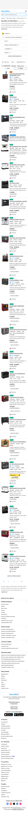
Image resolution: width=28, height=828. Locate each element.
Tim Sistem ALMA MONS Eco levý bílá (18, 201)
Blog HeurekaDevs (5, 734)
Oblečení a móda (4, 688)
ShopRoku (3, 788)
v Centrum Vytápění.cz (15, 318)
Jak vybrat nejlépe (6, 642)
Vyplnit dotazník (14, 708)
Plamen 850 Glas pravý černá (16, 256)
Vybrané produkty (6, 652)
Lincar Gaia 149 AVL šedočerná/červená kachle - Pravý (17, 74)
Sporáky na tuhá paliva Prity (7, 633)
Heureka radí (4, 748)
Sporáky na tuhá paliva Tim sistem (8, 635)
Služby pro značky (5, 772)
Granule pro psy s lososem (7, 620)
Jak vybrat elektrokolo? (6, 644)
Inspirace (3, 794)
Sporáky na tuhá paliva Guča (7, 629)
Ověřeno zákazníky (5, 786)
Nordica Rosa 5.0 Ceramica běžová (18, 442)
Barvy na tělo (4, 608)
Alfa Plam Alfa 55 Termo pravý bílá (17, 488)
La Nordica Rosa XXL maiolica (16, 397)
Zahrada (3, 684)
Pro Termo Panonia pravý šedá (17, 464)
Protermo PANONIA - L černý (16, 280)
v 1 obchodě (12, 88)
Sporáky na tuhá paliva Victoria (8, 637)
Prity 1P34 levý (13, 97)
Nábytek (3, 686)
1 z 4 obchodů (13, 481)
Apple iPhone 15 (4, 674)
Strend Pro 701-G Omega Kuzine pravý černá (17, 374)
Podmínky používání (5, 726)
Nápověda (3, 780)
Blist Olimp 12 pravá (14, 183)
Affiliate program (4, 776)
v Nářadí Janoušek (14, 342)
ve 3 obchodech (13, 110)
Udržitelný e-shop (5, 796)
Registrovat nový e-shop (6, 766)
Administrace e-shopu (6, 764)
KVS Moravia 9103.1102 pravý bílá (17, 556)
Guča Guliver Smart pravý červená (17, 238)
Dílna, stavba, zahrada (11, 18)
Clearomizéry (4, 614)
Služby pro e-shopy (5, 768)
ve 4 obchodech (13, 129)
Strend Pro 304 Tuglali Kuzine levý (18, 419)
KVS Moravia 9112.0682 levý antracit (18, 329)
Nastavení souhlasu (5, 752)
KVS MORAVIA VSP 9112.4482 (16, 532)
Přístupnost (3, 738)
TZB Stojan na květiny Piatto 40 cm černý (10, 663)
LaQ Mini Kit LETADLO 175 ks (7, 667)
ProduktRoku (4, 790)
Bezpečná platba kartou (6, 756)
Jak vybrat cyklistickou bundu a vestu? (9, 648)
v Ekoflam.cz (12, 293)
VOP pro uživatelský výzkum (7, 758)
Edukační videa (4, 778)
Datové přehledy (5, 774)
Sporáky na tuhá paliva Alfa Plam (8, 631)
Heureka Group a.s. (17, 808)
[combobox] (14, 14)
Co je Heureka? (4, 722)
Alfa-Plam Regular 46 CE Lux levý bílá (18, 146)
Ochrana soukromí (5, 754)
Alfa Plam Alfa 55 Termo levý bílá (17, 165)
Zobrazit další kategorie (14, 56)
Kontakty (3, 724)
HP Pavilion (3, 618)
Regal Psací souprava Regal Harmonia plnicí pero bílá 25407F (14, 655)
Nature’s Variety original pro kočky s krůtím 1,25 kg (12, 657)
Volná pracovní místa (5, 728)
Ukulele (3, 606)
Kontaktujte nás (14, 703)
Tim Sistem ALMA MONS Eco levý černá (17, 118)
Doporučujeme (5, 671)
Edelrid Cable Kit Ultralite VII (7, 665)
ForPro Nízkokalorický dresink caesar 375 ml (10, 659)
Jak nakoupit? (4, 744)
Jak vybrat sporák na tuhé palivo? (17, 137)
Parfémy (3, 676)
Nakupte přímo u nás (5, 750)
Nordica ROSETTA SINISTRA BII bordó (17, 306)
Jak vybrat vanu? (5, 646)
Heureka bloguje (4, 732)
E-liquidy (3, 612)
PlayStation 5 (4, 680)
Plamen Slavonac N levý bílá (16, 353)
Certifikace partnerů (5, 792)
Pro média (3, 730)
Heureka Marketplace (6, 770)
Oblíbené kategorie (6, 602)
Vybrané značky (5, 627)
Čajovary (3, 610)
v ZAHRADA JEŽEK (14, 521)
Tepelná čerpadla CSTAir (6, 622)
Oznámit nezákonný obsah (7, 736)
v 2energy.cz (12, 386)
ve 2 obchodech (13, 157)
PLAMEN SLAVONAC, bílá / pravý (17, 219)
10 (21, 581)
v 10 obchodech (13, 569)
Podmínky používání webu (18, 809)
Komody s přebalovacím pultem (8, 616)
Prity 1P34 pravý (13, 508)
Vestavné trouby (5, 604)
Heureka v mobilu (5, 746)
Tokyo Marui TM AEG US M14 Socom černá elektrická (12, 661)
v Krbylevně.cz (13, 269)
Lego (2, 682)
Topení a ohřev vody (21, 18)
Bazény (3, 678)
